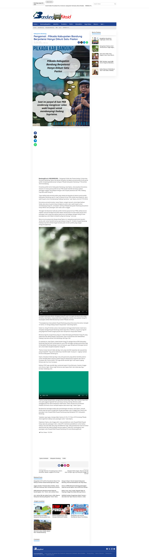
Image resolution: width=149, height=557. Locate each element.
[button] (115, 4)
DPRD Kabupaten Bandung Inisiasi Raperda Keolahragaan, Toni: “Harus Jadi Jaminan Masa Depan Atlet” (46, 491)
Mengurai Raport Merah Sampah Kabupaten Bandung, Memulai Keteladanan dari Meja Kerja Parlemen (74, 481)
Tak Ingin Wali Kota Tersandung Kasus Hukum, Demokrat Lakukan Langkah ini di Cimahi (50, 471)
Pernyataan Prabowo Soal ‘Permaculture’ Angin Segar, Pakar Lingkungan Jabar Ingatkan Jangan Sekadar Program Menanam (107, 46)
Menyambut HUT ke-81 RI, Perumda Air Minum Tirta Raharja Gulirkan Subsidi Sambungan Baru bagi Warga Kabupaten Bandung (47, 481)
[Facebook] (59, 465)
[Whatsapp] (87, 42)
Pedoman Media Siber (39, 554)
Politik (64, 458)
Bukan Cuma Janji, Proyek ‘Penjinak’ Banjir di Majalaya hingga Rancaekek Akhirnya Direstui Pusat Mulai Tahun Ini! (73, 491)
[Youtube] (68, 465)
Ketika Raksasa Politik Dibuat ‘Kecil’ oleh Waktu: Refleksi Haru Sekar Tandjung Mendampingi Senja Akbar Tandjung (107, 69)
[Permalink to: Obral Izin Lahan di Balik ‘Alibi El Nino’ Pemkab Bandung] (42, 524)
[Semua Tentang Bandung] (52, 15)
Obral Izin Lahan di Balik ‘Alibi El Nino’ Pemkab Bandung (42, 531)
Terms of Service (99, 553)
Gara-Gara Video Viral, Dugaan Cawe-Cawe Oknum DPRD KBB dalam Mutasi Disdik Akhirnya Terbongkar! (107, 54)
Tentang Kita (108, 553)
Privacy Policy (90, 553)
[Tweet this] (81, 42)
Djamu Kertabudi (44, 458)
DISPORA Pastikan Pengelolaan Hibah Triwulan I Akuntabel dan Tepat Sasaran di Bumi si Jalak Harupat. (74, 496)
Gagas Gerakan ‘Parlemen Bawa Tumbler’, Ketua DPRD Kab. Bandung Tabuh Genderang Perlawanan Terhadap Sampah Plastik (47, 486)
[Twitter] (62, 465)
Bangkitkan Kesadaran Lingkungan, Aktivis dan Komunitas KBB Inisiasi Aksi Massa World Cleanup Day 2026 (106, 39)
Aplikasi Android (50, 554)
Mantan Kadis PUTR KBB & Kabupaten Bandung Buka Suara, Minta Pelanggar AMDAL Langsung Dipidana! (42, 516)
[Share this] (79, 42)
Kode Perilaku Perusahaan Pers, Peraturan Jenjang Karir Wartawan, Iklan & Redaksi (65, 553)
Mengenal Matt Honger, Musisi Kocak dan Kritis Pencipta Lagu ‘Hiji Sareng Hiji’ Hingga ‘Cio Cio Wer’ (76, 471)
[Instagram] (65, 465)
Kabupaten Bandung (40, 33)
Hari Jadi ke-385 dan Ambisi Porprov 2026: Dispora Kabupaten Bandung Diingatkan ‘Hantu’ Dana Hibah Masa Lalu (47, 496)
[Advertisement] (63, 142)
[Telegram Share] (84, 42)
